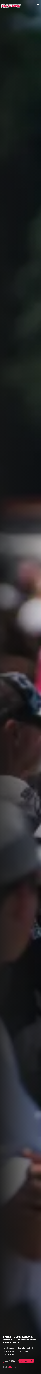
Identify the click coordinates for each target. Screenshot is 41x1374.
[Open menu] (38, 5)
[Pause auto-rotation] (15, 1367)
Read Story (24, 1361)
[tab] (4, 1367)
